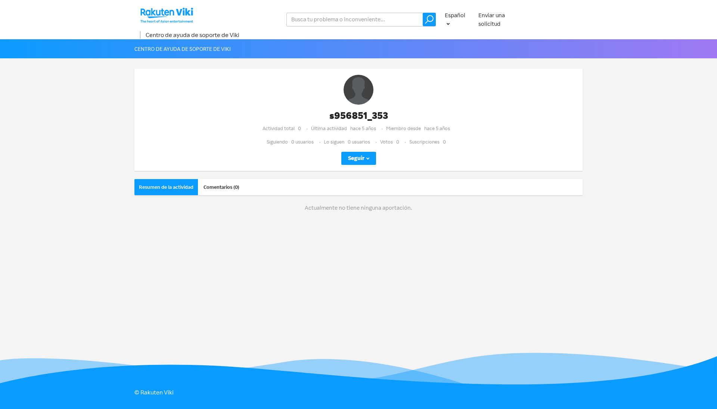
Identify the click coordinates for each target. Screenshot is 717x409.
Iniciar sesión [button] (558, 19)
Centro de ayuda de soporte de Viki (192, 35)
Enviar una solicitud (491, 19)
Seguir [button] (356, 158)
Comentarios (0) (221, 187)
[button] (429, 19)
